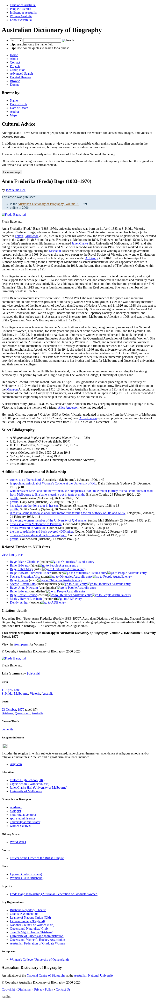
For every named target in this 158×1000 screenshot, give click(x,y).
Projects (15, 66)
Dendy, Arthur (19, 602)
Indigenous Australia (23, 12)
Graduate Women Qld (24, 913)
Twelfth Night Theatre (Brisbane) (31, 932)
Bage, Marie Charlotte (24, 561)
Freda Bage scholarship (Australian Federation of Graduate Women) (54, 894)
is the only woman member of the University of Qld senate (48, 520)
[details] (33, 673)
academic (16, 807)
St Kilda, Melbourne (15, 693)
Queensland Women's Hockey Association (37, 939)
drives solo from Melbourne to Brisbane (36, 524)
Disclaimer (24, 989)
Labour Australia (21, 20)
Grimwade (31, 236)
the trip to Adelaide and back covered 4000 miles (41, 531)
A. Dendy (91, 258)
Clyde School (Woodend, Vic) (29, 784)
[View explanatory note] (5, 746)
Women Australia (21, 16)
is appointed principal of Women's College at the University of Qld (53, 483)
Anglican (16, 764)
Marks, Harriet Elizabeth (26, 598)
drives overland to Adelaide (27, 528)
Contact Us (63, 989)
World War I (18, 842)
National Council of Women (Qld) (32, 925)
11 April (7, 690)
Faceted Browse (20, 77)
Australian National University (94, 975)
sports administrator (22, 818)
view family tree (12, 554)
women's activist (20, 825)
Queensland (22, 713)
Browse (15, 81)
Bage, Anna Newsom (24, 587)
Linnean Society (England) (27, 921)
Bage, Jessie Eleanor (23, 595)
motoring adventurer (23, 814)
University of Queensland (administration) (37, 936)
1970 (21, 709)
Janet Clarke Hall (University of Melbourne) (38, 787)
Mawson (12, 389)
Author (14, 111)
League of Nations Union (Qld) (30, 917)
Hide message (11, 172)
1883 (17, 690)
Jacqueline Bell (16, 190)
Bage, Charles (19, 580)
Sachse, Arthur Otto (23, 584)
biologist (15, 811)
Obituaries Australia (23, 5)
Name (14, 100)
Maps (13, 115)
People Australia (20, 8)
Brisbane (7, 713)
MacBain (55, 251)
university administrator (25, 822)
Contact (15, 62)
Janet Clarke (80, 243)
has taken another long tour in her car (34, 505)
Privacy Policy (43, 989)
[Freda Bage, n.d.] (14, 214)
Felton (19, 236)
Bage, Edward (19, 565)
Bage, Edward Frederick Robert (30, 573)
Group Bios (17, 70)
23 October (9, 709)
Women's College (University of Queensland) (39, 959)
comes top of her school (25, 479)
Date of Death (19, 108)
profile (14, 498)
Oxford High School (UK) (27, 780)
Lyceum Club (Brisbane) (26, 874)
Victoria (35, 693)
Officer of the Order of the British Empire (37, 858)
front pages (21, 644)
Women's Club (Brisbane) (26, 878)
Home (14, 55)
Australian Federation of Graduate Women (37, 943)
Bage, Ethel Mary (21, 569)
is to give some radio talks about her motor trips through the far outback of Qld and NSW (67, 513)
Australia (47, 693)
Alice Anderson (68, 407)
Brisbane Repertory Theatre (28, 910)
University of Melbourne (26, 791)
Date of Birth (18, 104)
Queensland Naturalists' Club (29, 928)
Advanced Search (21, 73)
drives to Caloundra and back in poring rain (38, 535)
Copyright (8, 989)
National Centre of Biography (46, 975)
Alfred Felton (88, 418)
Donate (14, 84)
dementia (7, 729)
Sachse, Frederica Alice (25, 576)
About (14, 58)
